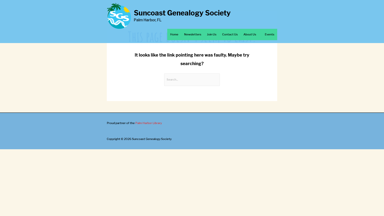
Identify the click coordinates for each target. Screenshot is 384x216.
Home (174, 34)
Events (269, 34)
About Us (249, 34)
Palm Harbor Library (148, 123)
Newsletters (192, 34)
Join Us (211, 34)
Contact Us (230, 34)
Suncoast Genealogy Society (182, 13)
